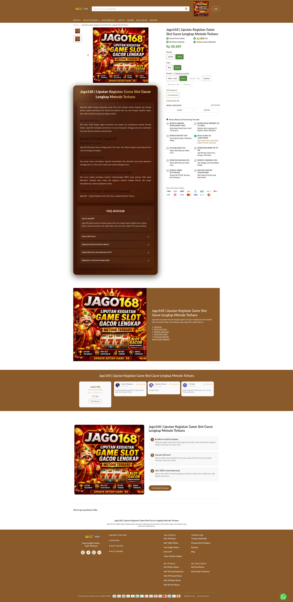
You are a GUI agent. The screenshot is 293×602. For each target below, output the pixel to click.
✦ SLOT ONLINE (116, 551)
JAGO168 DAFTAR (161, 337)
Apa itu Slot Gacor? (89, 236)
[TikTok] (88, 552)
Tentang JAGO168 (198, 538)
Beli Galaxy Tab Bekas (200, 571)
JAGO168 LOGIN (160, 334)
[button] (88, 55)
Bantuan (194, 547)
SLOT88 (130, 20)
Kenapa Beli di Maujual (200, 543)
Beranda (76, 25)
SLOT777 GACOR (90, 20)
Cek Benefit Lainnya (160, 488)
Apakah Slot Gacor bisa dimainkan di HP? (97, 252)
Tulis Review (95, 401)
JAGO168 (153, 20)
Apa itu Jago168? (88, 218)
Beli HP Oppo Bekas (172, 580)
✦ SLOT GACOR (116, 546)
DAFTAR (207, 110)
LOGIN (179, 110)
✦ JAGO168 (114, 540)
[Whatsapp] (94, 552)
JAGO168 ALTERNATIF (161, 339)
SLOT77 (121, 20)
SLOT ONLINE (215, 105)
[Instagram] (83, 552)
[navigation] (77, 30)
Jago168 (83, 107)
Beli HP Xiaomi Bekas (173, 576)
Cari (186, 8)
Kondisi (177, 73)
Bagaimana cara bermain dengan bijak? (96, 260)
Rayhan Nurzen (127, 384)
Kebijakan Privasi (189, 596)
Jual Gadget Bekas (171, 547)
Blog (193, 552)
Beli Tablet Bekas (171, 543)
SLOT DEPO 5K (108, 20)
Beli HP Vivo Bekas (172, 585)
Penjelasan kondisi (182, 73)
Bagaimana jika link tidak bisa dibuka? (95, 244)
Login (216, 9)
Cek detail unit (173, 95)
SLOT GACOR (141, 20)
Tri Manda (192, 384)
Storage (169, 52)
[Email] (99, 552)
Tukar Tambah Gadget (173, 556)
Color (168, 63)
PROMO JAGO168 (161, 332)
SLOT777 (77, 20)
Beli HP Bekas (170, 538)
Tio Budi (158, 384)
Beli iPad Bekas (197, 567)
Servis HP (168, 552)
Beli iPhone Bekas (171, 567)
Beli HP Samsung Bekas (173, 571)
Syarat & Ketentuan (203, 596)
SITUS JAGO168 (160, 329)
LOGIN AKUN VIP (172, 101)
